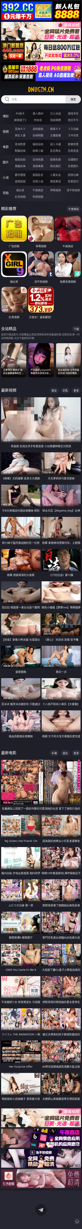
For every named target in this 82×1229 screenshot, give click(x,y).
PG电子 (20, 113)
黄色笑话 (55, 181)
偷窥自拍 (20, 159)
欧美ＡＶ (55, 129)
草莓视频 (55, 190)
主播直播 (55, 135)
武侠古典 (73, 175)
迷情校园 (20, 181)
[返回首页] (77, 1221)
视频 (6, 131)
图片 (6, 162)
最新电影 (8, 752)
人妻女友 (55, 175)
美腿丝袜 (20, 166)
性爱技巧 (73, 181)
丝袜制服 (38, 135)
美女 (54, 390)
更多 (76, 390)
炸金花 (38, 120)
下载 (76, 329)
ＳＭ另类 (73, 135)
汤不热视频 (73, 190)
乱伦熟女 (55, 150)
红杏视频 (20, 196)
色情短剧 (38, 196)
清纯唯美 (38, 166)
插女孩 (20, 190)
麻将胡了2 (20, 120)
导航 (6, 193)
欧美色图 (55, 159)
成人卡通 (55, 144)
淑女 (65, 753)
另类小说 (38, 181)
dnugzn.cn (41, 89)
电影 (6, 147)
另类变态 (73, 150)
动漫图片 (73, 159)
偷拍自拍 (38, 144)
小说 (6, 177)
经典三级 (38, 150)
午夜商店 (38, 190)
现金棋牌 (55, 120)
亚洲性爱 (20, 144)
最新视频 (8, 390)
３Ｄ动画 (73, 129)
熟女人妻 (20, 135)
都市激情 (20, 175)
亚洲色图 (38, 159)
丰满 (54, 753)
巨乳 (65, 390)
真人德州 (38, 113)
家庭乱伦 (38, 175)
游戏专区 (73, 113)
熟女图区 (55, 166)
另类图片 (73, 166)
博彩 (6, 116)
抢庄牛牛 (73, 120)
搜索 (73, 99)
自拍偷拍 (38, 129)
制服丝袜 (20, 150)
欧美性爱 (73, 144)
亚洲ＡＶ (20, 129)
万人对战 (55, 113)
